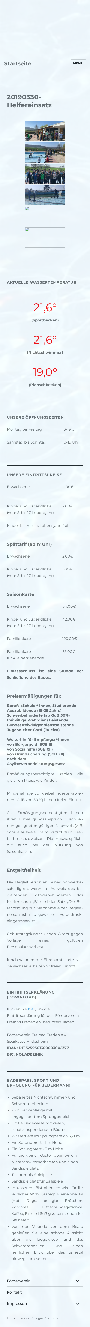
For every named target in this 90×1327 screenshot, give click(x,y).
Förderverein (19, 1281)
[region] (45, 15)
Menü (78, 63)
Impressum (17, 1303)
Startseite (17, 63)
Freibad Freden (18, 1318)
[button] (5, 15)
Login (38, 1318)
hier (31, 1009)
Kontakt (14, 1292)
